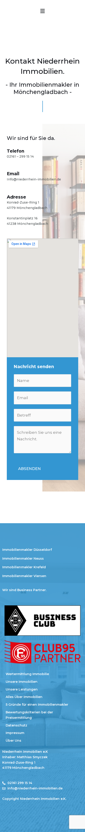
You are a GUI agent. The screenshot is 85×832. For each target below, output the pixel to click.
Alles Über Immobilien (24, 697)
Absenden (29, 468)
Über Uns (13, 740)
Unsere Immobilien (21, 682)
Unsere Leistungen (22, 689)
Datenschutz (16, 725)
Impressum (15, 733)
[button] (42, 11)
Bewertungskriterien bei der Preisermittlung (29, 715)
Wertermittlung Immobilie (27, 674)
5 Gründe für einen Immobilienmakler (37, 705)
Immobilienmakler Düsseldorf (27, 550)
